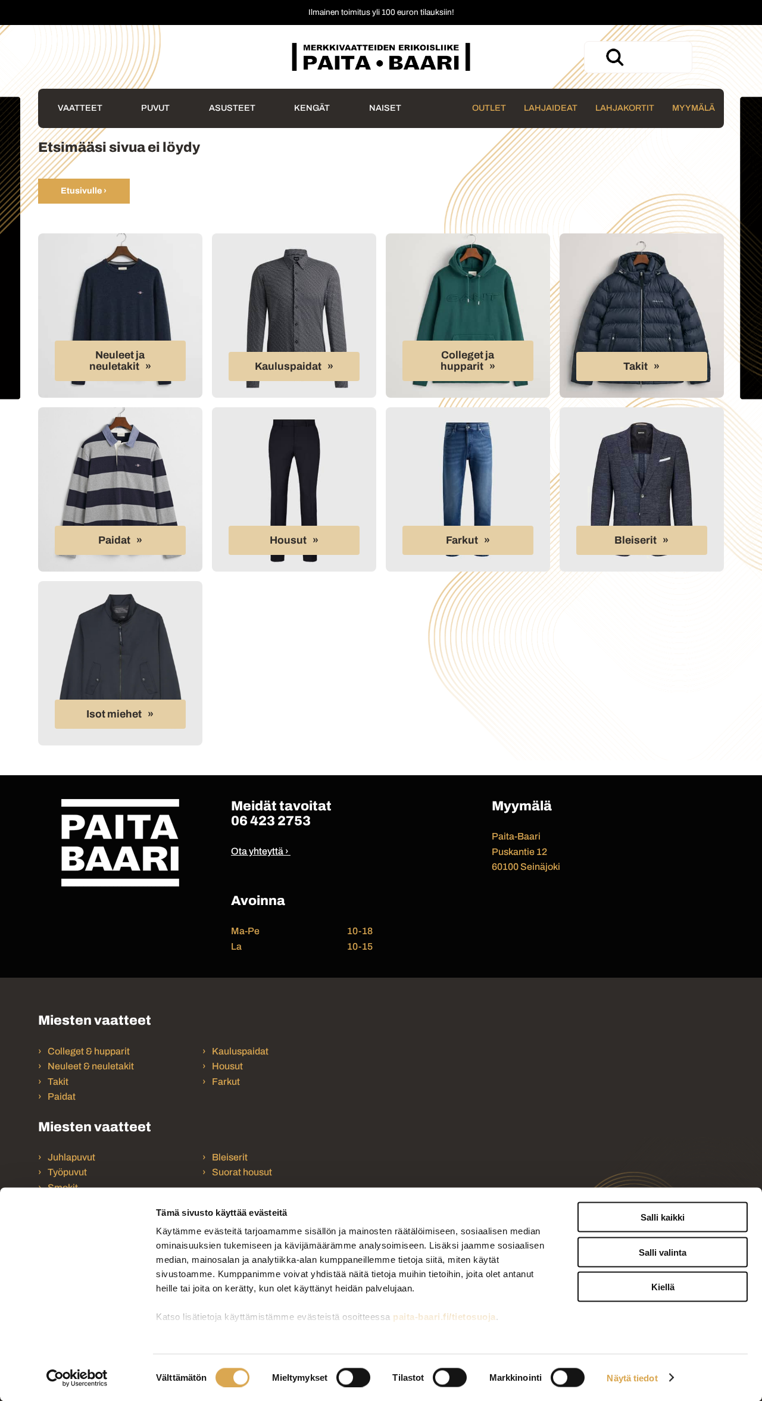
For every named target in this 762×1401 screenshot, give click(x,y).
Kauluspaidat (288, 366)
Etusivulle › (84, 190)
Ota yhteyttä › (260, 851)
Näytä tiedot (632, 1377)
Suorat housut (242, 1172)
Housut (288, 540)
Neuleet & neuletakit (91, 1066)
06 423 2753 (271, 820)
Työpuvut (67, 1172)
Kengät (312, 108)
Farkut (462, 540)
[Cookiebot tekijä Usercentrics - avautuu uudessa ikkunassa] (77, 1378)
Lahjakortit (624, 108)
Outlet (489, 108)
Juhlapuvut (71, 1157)
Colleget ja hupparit (468, 361)
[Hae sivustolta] (614, 57)
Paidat (114, 540)
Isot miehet (114, 714)
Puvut (155, 108)
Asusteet (232, 108)
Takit (635, 366)
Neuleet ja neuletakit (117, 361)
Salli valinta (662, 1252)
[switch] (353, 1377)
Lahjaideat (550, 108)
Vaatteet (80, 108)
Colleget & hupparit (89, 1051)
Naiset (385, 108)
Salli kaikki (663, 1217)
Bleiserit (635, 540)
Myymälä (693, 108)
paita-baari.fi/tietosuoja (444, 1317)
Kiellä (662, 1287)
